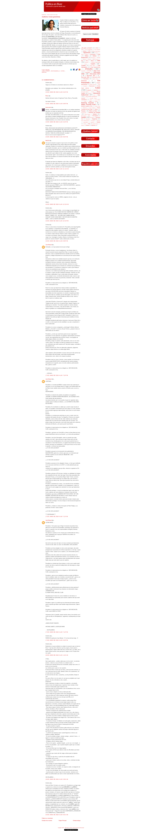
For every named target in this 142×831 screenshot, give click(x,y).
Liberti (91, 99)
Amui (82, 54)
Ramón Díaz (83, 115)
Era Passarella (55, 70)
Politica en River (93, 111)
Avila (99, 54)
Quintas (44, 72)
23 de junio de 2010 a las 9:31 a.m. (57, 814)
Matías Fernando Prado (88, 104)
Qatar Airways (88, 114)
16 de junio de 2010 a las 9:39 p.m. (57, 241)
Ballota (87, 56)
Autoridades (93, 54)
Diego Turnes (97, 70)
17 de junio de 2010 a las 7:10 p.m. (57, 375)
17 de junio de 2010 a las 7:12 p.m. (57, 632)
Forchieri (85, 86)
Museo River (97, 106)
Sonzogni (93, 120)
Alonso (96, 52)
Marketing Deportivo (88, 103)
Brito (98, 60)
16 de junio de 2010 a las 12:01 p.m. (57, 221)
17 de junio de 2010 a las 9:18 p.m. (57, 640)
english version (95, 78)
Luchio (85, 101)
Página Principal (62, 820)
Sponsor (98, 120)
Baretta (98, 57)
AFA (89, 51)
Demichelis (83, 70)
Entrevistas (85, 80)
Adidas (84, 51)
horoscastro (48, 107)
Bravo (48, 70)
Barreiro (84, 59)
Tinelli (85, 123)
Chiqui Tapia (92, 65)
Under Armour (95, 123)
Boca (87, 60)
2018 (97, 47)
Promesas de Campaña (94, 112)
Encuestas (86, 78)
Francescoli (92, 86)
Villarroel (93, 125)
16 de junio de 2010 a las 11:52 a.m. (57, 204)
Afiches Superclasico (96, 51)
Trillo (89, 123)
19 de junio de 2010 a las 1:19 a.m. (57, 655)
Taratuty (98, 122)
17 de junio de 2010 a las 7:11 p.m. (57, 516)
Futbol (63, 70)
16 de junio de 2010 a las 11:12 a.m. (57, 168)
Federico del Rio (93, 84)
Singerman (95, 119)
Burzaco (87, 62)
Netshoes (85, 107)
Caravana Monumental (95, 62)
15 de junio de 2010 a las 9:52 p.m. (57, 137)
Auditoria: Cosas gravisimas (51, 17)
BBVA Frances (96, 59)
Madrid (96, 101)
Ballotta (95, 56)
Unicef (82, 125)
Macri (90, 101)
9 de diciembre (97, 49)
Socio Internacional (85, 120)
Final (99, 84)
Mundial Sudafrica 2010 (87, 106)
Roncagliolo (95, 115)
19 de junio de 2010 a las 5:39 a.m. (57, 779)
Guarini (93, 91)
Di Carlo (90, 70)
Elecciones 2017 (91, 75)
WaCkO (48, 140)
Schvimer (92, 117)
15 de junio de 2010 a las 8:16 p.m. (57, 92)
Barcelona (93, 57)
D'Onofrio (89, 69)
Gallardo (89, 90)
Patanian (83, 111)
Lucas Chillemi (97, 99)
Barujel (89, 59)
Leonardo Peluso (94, 98)
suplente (92, 122)
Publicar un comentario (47, 818)
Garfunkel (96, 90)
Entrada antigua (76, 820)
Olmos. (96, 109)
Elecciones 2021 (85, 77)
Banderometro (84, 57)
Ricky (47, 95)
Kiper (99, 95)
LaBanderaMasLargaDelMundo (91, 96)
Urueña (87, 125)
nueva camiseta (92, 107)
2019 (82, 49)
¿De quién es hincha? (86, 48)
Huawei (89, 93)
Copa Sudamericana (95, 67)
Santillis (83, 117)
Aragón (86, 54)
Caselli (93, 64)
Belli (82, 60)
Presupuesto (84, 112)
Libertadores (84, 99)
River (89, 115)
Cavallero (83, 65)
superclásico (86, 122)
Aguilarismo (87, 52)
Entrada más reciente (47, 820)
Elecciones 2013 (95, 74)
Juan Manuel (49, 244)
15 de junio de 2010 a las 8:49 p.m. (57, 103)
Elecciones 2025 (96, 77)
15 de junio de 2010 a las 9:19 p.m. (57, 122)
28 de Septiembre (89, 49)
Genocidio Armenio (85, 91)
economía (87, 72)
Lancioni (83, 98)
